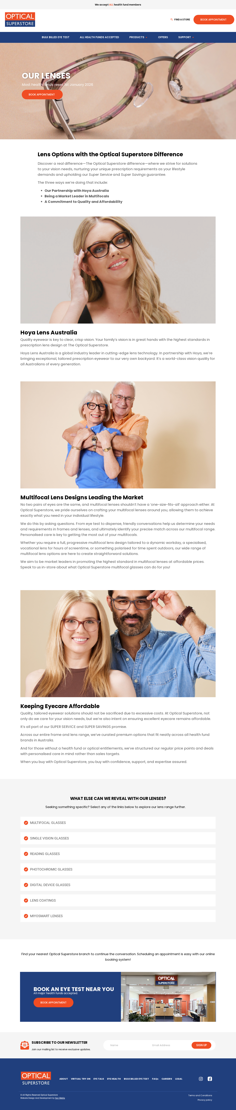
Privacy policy (205, 1099)
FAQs (155, 1078)
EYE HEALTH (114, 1078)
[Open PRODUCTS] (146, 37)
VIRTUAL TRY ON (80, 1078)
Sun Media (60, 1098)
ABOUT (63, 1078)
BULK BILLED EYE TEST (136, 1078)
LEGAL (178, 1078)
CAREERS (167, 1078)
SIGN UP (201, 1045)
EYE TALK (98, 1078)
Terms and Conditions (200, 1095)
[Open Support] (193, 37)
